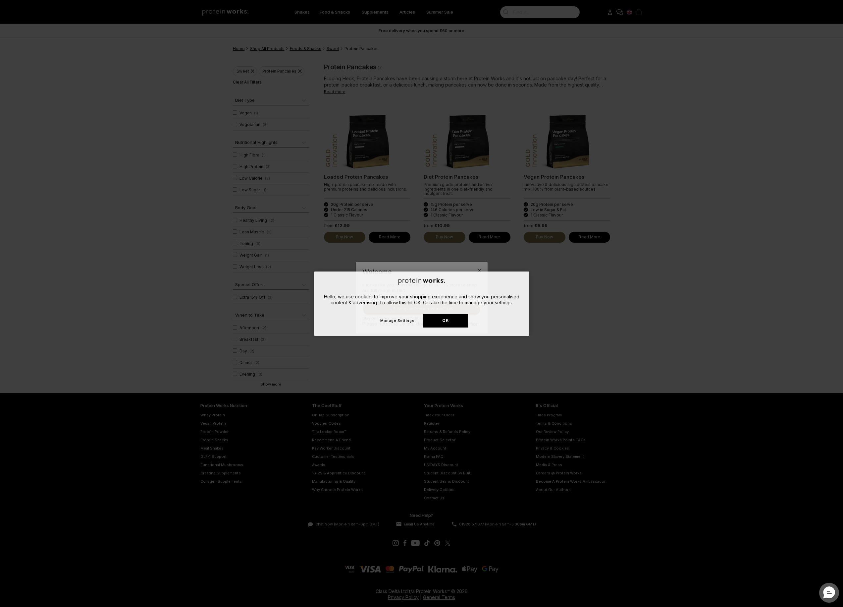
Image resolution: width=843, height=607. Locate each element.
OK (445, 320)
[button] (829, 593)
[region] (421, 303)
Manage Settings (397, 320)
